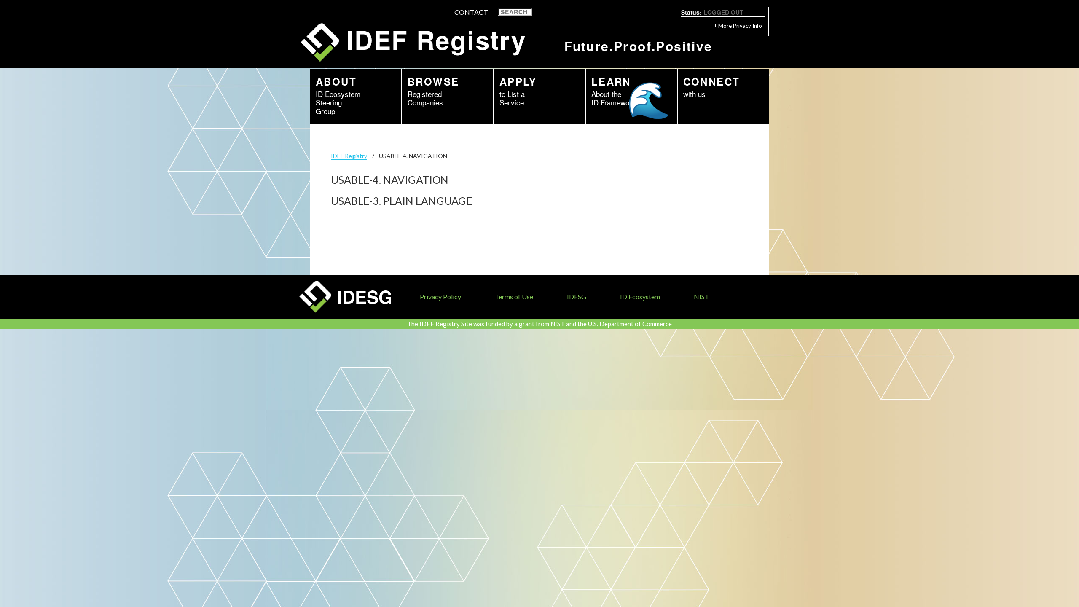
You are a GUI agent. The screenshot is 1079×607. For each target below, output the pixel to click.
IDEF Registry (349, 155)
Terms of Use (514, 297)
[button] (538, 12)
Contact (471, 12)
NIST (701, 297)
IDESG (576, 297)
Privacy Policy (440, 297)
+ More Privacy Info (738, 25)
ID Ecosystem (640, 297)
